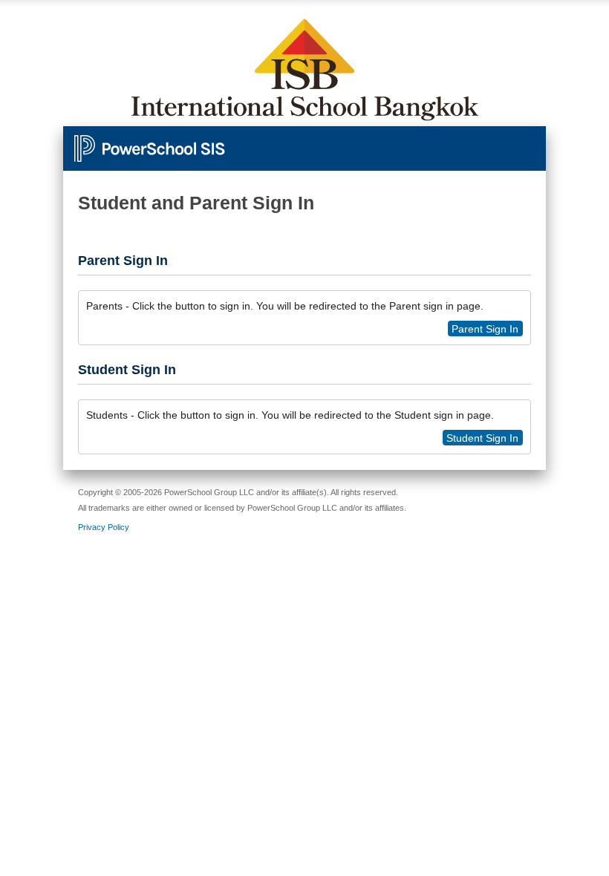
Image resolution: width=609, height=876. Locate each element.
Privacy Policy (103, 527)
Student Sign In (482, 438)
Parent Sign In (485, 329)
